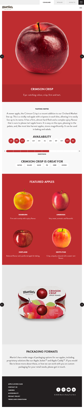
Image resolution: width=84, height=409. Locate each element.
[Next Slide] (82, 56)
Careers (11, 390)
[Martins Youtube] (69, 390)
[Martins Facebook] (58, 390)
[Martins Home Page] (7, 7)
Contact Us (12, 387)
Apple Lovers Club (15, 384)
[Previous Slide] (2, 56)
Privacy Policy (14, 396)
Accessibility (13, 393)
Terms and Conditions (17, 399)
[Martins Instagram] (63, 390)
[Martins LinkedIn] (74, 390)
